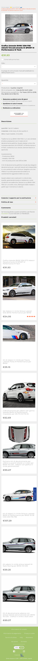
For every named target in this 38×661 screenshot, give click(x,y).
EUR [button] (21, 647)
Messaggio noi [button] (35, 494)
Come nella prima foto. (12, 59)
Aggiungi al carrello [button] (19, 113)
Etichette (24, 641)
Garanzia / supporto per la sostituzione (16, 198)
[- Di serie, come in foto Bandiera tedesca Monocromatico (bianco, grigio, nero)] (19, 66)
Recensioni (29, 637)
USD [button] (16, 647)
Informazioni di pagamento (12, 633)
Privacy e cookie (29, 633)
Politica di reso (7, 202)
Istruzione (14, 641)
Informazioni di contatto (19, 629)
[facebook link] (14, 651)
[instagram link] (24, 651)
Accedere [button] (5, 213)
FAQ (21, 637)
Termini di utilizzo (11, 637)
